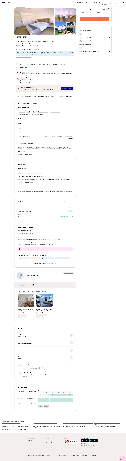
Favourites (101, 2)
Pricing (34, 96)
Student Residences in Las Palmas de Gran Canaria (14, 429)
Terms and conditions (51, 445)
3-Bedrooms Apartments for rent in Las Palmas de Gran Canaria (15, 427)
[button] (117, 2)
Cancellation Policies (43, 96)
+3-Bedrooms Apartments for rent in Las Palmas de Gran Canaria (46, 427)
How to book (60, 96)
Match (87, 2)
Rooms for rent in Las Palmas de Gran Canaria (74, 426)
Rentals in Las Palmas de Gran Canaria (11, 423)
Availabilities (69, 96)
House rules (28, 96)
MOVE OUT (99, 12)
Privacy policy (49, 440)
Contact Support (68, 445)
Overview (20, 96)
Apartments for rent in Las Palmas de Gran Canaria (45, 423)
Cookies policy (49, 442)
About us (30, 442)
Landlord (53, 96)
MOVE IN (82, 12)
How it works (94, 2)
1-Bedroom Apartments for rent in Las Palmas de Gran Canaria (78, 423)
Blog (29, 445)
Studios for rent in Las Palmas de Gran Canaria (105, 426)
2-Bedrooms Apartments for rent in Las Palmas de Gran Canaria (107, 423)
